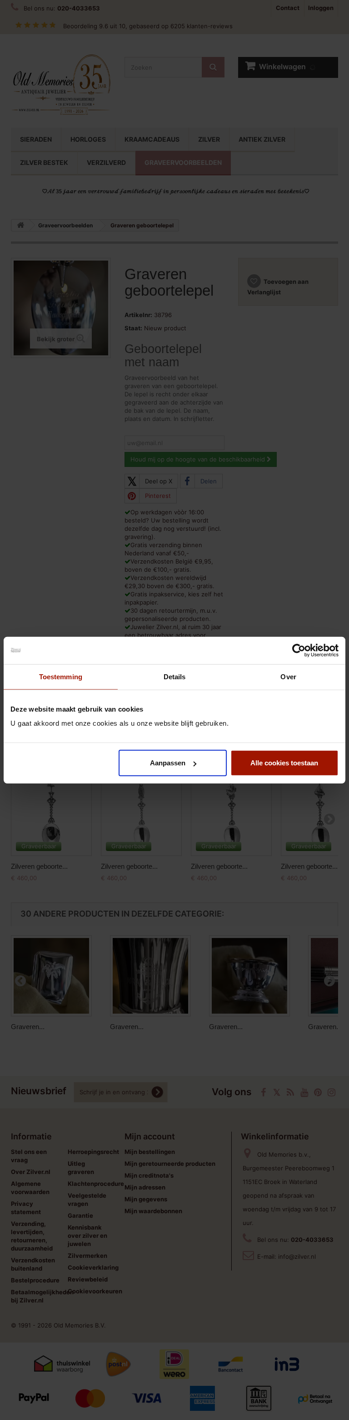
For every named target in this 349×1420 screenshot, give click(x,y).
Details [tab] (175, 676)
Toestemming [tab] (60, 676)
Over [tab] (288, 676)
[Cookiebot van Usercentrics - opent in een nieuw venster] (299, 650)
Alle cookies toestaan (284, 763)
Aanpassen (167, 763)
